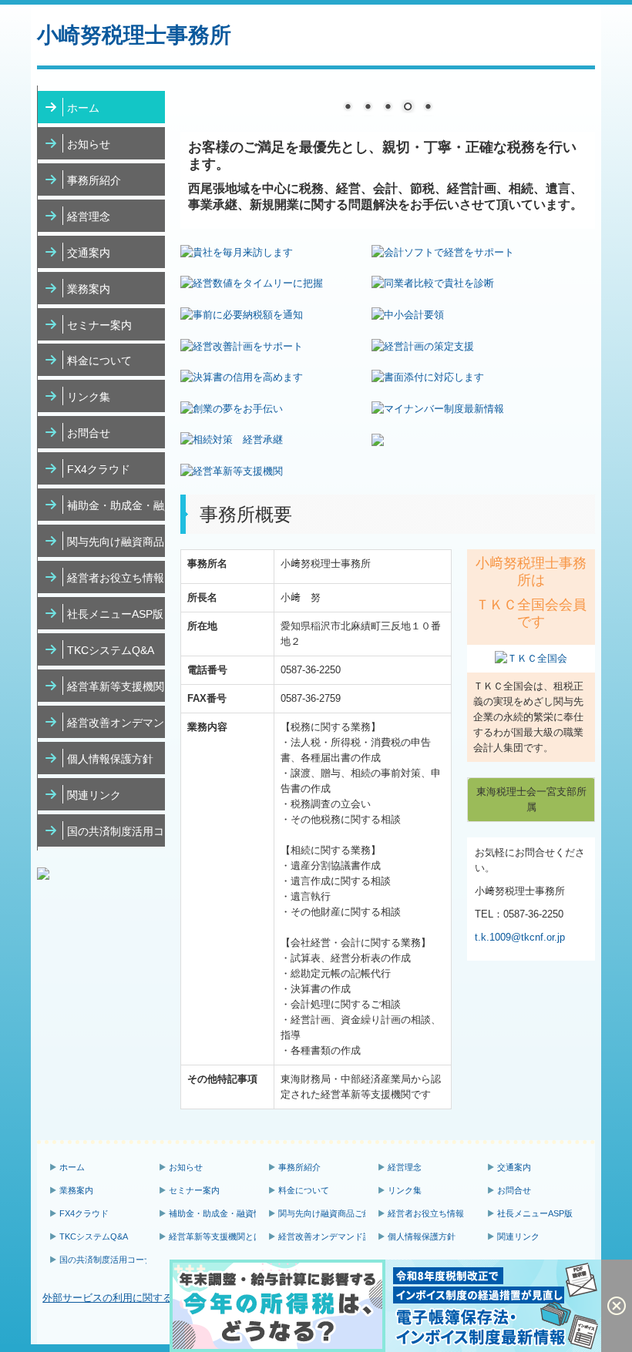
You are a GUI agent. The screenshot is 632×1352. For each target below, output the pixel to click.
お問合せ (88, 433)
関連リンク (94, 795)
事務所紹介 (94, 180)
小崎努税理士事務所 (134, 35)
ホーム (83, 108)
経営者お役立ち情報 (115, 578)
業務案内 (88, 289)
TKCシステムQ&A (110, 650)
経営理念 (88, 216)
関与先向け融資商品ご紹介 (116, 541)
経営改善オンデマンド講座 (116, 722)
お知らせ (88, 144)
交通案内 (88, 253)
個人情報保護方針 (110, 759)
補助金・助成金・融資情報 (116, 505)
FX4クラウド (98, 469)
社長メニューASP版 (115, 614)
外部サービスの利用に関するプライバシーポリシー (157, 1297)
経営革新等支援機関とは (116, 686)
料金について (99, 360)
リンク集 (88, 397)
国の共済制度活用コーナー (116, 831)
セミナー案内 (99, 325)
